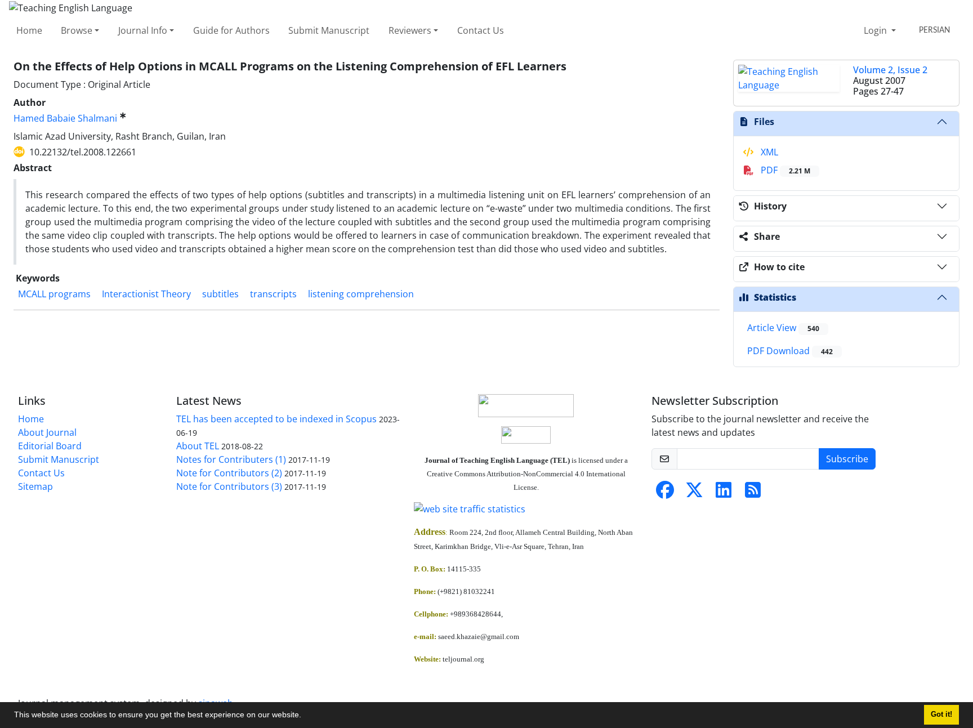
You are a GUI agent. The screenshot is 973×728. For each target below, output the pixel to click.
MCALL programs (54, 294)
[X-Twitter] (694, 493)
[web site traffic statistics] (526, 509)
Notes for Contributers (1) (231, 459)
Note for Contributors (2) (229, 473)
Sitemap (35, 486)
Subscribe (847, 459)
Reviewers (410, 30)
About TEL (197, 446)
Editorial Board (50, 446)
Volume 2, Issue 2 (890, 70)
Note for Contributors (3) (229, 486)
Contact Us (480, 30)
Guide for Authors (231, 30)
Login (876, 30)
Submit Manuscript (328, 30)
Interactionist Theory (146, 294)
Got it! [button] (941, 714)
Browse (76, 30)
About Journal (47, 432)
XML (768, 152)
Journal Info (142, 30)
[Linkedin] (723, 493)
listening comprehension (361, 294)
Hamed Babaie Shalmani (65, 118)
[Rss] (752, 493)
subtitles (220, 294)
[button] (305, 716)
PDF (784, 170)
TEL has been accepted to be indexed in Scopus (276, 419)
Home (29, 30)
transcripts (273, 294)
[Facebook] (665, 493)
